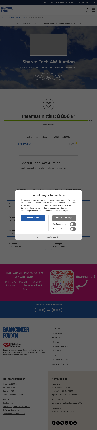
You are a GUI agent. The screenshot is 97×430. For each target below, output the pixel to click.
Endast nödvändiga (64, 218)
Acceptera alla (33, 218)
